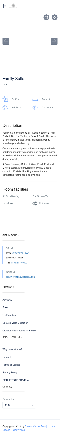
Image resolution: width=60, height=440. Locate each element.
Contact (6, 357)
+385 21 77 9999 (19, 262)
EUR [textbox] (7, 405)
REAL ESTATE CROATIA (15, 380)
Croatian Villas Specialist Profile (19, 330)
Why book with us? (12, 349)
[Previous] (5, 41)
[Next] (54, 41)
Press (5, 307)
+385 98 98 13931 (20, 252)
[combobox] (19, 405)
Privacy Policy (9, 372)
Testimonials (9, 315)
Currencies (8, 399)
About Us (7, 299)
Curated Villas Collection (15, 322)
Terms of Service (11, 364)
